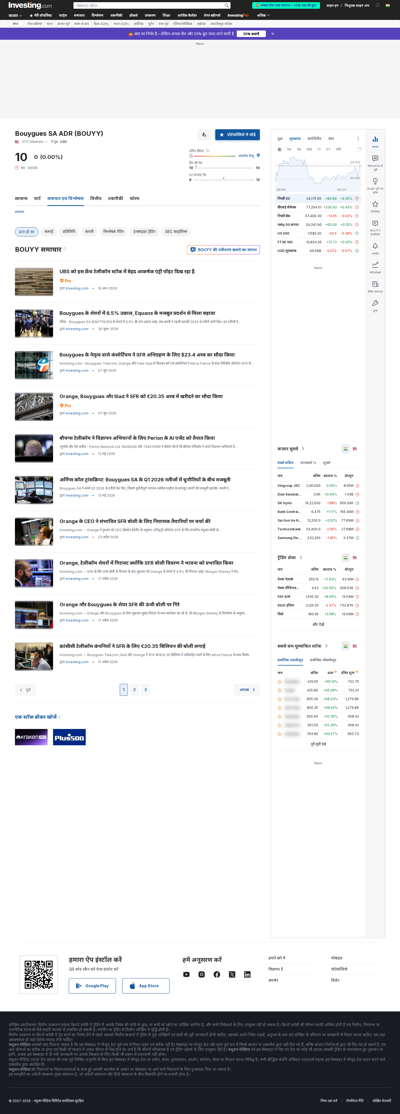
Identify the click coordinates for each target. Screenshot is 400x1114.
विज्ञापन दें (276, 969)
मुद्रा (280, 139)
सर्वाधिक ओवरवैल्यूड (323, 660)
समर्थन (273, 980)
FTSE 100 (285, 242)
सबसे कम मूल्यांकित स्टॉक (299, 646)
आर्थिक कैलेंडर (187, 15)
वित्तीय (95, 198)
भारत (50, 24)
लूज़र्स (326, 463)
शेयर (16, 23)
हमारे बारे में (277, 958)
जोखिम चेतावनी (382, 1101)
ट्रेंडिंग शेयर (287, 557)
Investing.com (77, 288)
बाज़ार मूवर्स (288, 448)
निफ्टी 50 (284, 198)
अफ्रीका (201, 24)
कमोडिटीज (314, 139)
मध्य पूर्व (163, 24)
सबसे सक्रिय (286, 463)
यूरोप (151, 24)
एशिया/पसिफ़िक (182, 24)
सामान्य (21, 198)
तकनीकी (115, 198)
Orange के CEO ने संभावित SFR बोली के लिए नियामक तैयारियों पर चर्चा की (135, 521)
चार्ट (37, 198)
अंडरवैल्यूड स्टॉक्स (221, 24)
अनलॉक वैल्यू (246, 156)
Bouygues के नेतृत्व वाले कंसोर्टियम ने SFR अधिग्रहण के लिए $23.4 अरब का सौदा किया (147, 355)
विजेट (335, 980)
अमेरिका (138, 24)
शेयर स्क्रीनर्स (212, 15)
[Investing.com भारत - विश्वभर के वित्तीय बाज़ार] (30, 5)
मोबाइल (337, 958)
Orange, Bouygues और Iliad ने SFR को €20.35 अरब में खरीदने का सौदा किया (141, 396)
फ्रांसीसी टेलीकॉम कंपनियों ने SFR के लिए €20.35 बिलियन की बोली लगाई (132, 646)
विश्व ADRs (101, 24)
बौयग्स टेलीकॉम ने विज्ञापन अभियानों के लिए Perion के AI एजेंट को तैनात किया (137, 438)
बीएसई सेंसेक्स (287, 207)
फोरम (134, 198)
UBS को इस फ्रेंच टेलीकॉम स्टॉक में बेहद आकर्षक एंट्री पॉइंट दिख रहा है (127, 271)
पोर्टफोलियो (339, 969)
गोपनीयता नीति (355, 1101)
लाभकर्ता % (308, 463)
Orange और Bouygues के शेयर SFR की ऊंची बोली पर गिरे (120, 604)
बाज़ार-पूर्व (63, 24)
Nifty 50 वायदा (288, 225)
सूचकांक (295, 139)
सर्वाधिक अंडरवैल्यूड (290, 660)
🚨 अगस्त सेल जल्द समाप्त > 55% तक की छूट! (286, 5)
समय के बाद (81, 24)
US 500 (283, 233)
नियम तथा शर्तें (329, 1101)
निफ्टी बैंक (284, 216)
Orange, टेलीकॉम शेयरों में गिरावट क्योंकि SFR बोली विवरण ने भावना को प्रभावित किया (146, 563)
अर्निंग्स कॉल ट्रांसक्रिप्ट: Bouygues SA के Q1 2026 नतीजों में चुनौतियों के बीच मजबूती (145, 479)
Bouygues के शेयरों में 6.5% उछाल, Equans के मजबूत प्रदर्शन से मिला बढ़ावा (137, 313)
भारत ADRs (121, 24)
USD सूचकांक (287, 251)
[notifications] (378, 5)
